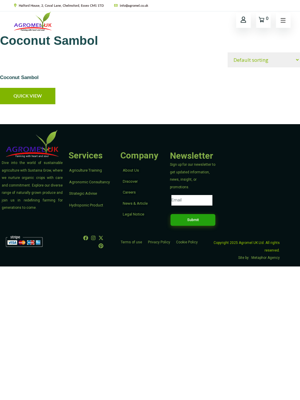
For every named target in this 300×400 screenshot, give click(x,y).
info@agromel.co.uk (133, 5)
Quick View (27, 96)
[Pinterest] (100, 245)
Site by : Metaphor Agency (259, 258)
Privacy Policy (159, 242)
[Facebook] (85, 237)
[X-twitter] (100, 237)
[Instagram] (93, 237)
